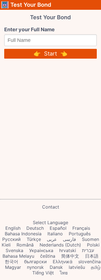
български (35, 261)
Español (58, 228)
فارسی (69, 239)
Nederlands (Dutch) (60, 245)
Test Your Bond (30, 4)
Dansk (56, 267)
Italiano (55, 233)
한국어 (11, 261)
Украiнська (41, 250)
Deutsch (35, 228)
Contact (50, 207)
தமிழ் (95, 267)
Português (80, 233)
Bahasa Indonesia (23, 233)
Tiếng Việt (43, 273)
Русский (11, 239)
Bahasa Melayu (18, 256)
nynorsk (35, 267)
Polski (93, 245)
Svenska (14, 250)
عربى (52, 239)
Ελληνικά (62, 261)
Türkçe (34, 239)
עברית (88, 250)
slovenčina (89, 261)
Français (81, 228)
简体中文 (70, 256)
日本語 (91, 256)
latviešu (77, 267)
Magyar (13, 267)
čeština (47, 256)
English (12, 228)
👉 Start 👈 (50, 53)
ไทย (64, 273)
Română (25, 245)
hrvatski (67, 250)
